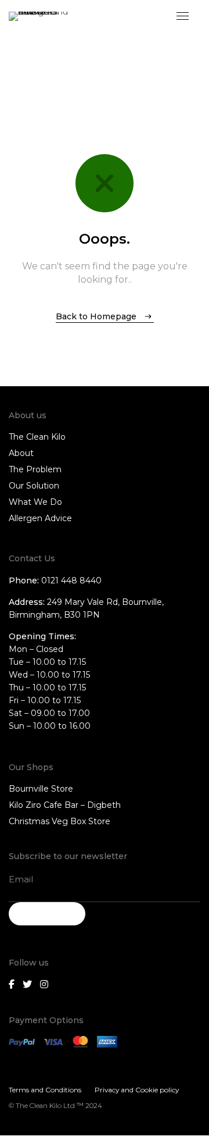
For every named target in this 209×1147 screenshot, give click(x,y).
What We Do (35, 502)
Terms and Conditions (45, 1089)
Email (21, 879)
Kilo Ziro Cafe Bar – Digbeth (65, 805)
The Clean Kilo (37, 437)
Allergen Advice (40, 518)
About (21, 453)
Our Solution (34, 485)
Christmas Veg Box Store (59, 821)
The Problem (35, 469)
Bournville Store (41, 788)
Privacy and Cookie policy (137, 1089)
